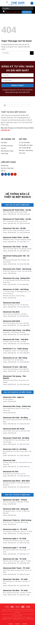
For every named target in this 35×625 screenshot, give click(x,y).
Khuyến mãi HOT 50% (13, 12)
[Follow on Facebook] (2, 174)
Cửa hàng (24, 623)
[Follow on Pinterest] (12, 174)
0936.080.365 (5, 130)
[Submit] (31, 8)
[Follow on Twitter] (8, 174)
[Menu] (2, 3)
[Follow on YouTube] (15, 174)
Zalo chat (17, 623)
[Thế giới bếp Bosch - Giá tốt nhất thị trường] (17, 3)
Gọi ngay (10, 623)
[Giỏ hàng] (31, 3)
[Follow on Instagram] (5, 174)
